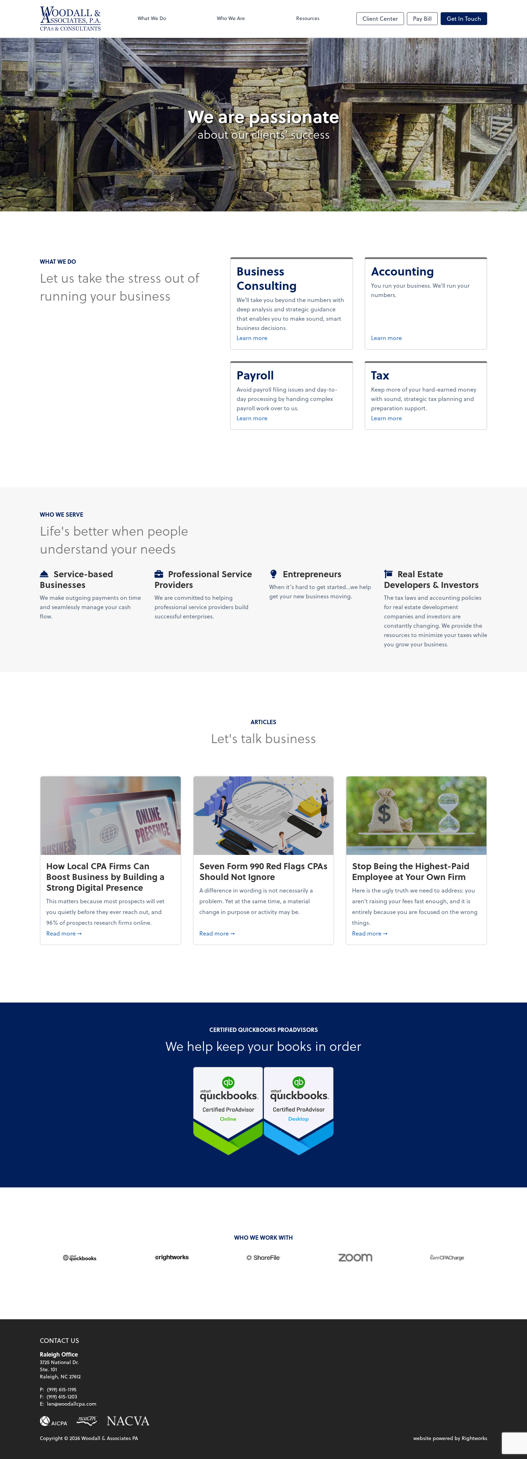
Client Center (380, 18)
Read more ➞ (110, 933)
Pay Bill (422, 18)
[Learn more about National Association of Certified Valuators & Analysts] (128, 1421)
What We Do (152, 18)
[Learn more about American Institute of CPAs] (54, 1421)
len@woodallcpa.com (71, 1403)
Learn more (288, 337)
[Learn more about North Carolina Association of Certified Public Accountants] (87, 1421)
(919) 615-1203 (62, 1396)
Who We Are (231, 18)
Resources (307, 18)
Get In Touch (464, 18)
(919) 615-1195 (61, 1389)
